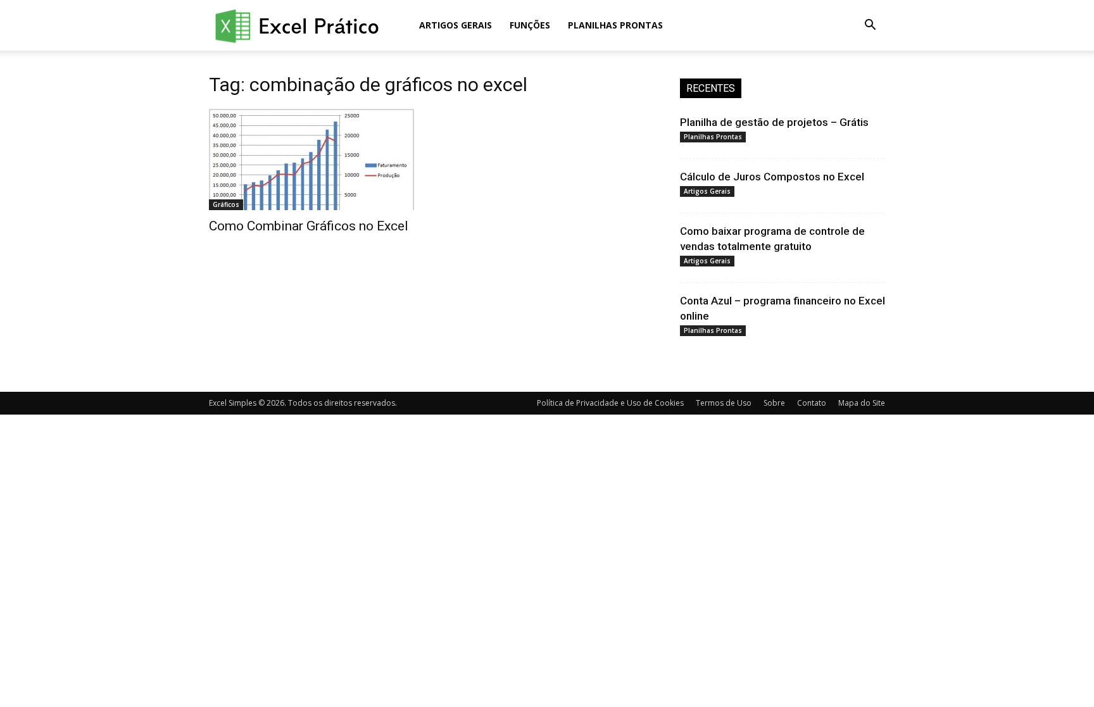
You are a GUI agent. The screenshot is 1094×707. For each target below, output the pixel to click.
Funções (530, 25)
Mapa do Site (861, 402)
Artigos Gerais (455, 25)
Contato (811, 402)
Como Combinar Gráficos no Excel (308, 226)
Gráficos (226, 204)
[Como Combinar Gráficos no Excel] (311, 159)
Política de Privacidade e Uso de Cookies (610, 402)
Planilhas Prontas (615, 25)
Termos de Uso (723, 402)
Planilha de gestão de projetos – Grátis (774, 122)
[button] (870, 26)
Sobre (774, 402)
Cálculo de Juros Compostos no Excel (772, 176)
